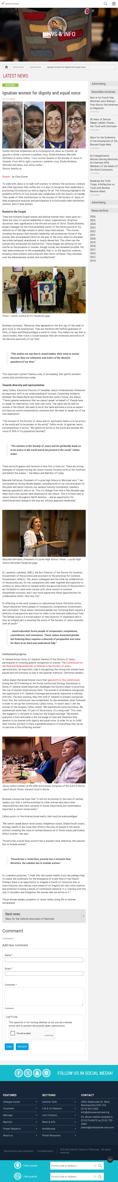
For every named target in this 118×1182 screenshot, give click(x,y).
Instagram (46, 1073)
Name (8, 955)
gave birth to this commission (64, 679)
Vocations (8, 1108)
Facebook (18, 1073)
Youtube (37, 1073)
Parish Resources (51, 1135)
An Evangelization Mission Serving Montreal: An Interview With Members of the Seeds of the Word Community (104, 162)
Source (6, 176)
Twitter (28, 1073)
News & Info (18, 67)
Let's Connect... (50, 1115)
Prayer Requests (12, 1128)
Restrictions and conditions (19, 1151)
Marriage (7, 1115)
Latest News (35, 67)
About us (8, 1135)
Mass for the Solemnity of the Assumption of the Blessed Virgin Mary (103, 141)
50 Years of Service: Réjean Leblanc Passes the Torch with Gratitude (103, 123)
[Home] (11, 4)
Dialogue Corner (11, 1101)
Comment (10, 984)
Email (8, 968)
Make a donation (9, 1073)
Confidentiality (45, 1151)
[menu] (114, 4)
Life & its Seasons (52, 1108)
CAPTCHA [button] (11, 1016)
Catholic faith (49, 1101)
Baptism (7, 1121)
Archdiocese (48, 1128)
